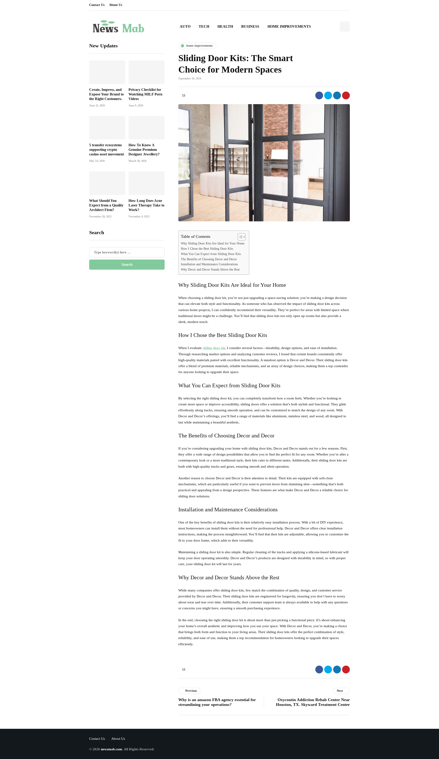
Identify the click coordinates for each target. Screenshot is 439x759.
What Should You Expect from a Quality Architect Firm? (106, 204)
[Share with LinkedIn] (337, 95)
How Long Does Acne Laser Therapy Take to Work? (146, 204)
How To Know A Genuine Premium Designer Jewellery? (144, 149)
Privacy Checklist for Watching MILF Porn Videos (145, 93)
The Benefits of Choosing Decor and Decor (209, 259)
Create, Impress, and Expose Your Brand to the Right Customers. (106, 93)
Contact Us (96, 5)
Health (225, 26)
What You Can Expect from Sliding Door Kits (211, 254)
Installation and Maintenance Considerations (209, 264)
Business (250, 26)
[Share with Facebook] (319, 95)
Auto (185, 26)
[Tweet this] (328, 95)
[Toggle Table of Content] (239, 237)
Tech (204, 26)
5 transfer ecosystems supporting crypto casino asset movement (106, 149)
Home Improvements (289, 26)
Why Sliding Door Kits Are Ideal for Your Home (212, 243)
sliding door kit (214, 348)
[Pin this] (346, 95)
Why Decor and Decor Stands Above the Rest (210, 269)
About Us (115, 5)
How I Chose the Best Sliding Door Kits (207, 248)
